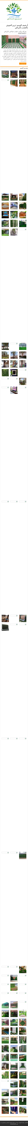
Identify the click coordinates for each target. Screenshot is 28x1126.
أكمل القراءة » (22, 63)
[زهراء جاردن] (14, 11)
